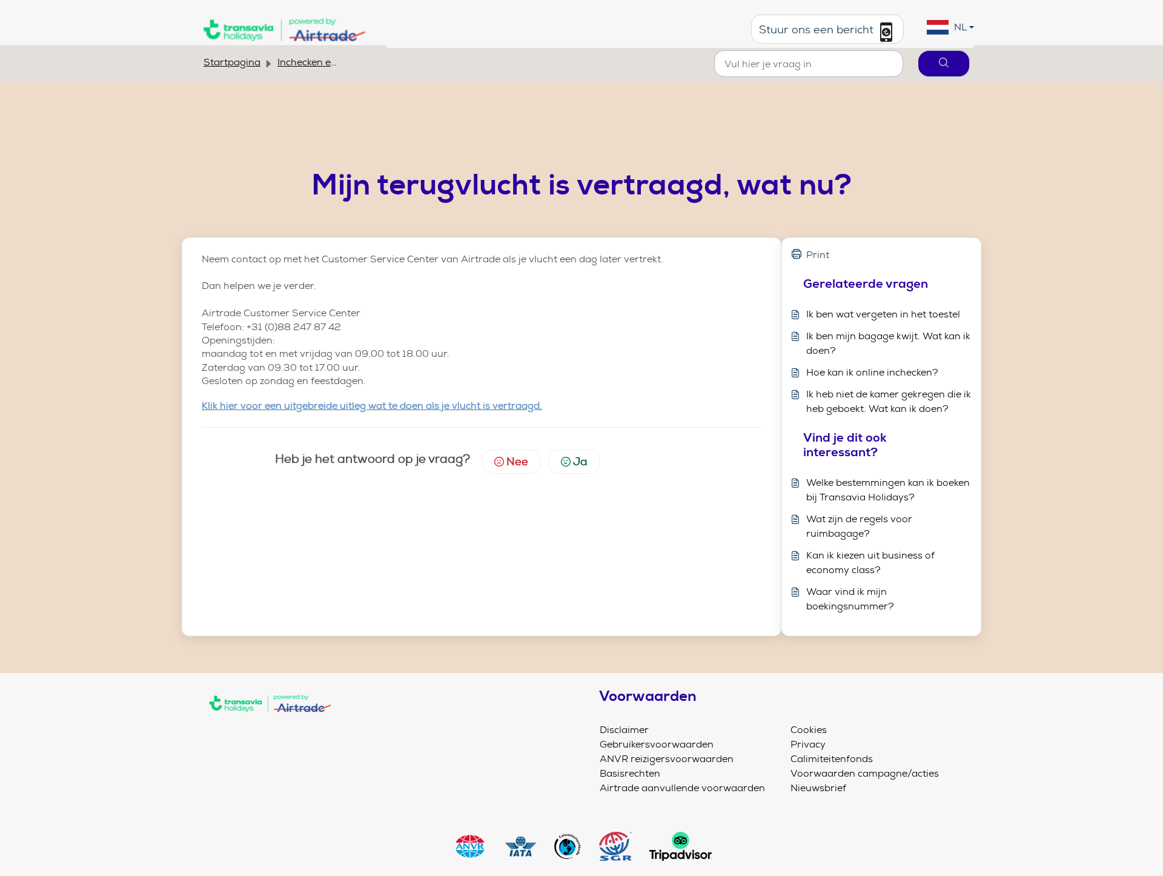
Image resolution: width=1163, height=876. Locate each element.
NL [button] (960, 27)
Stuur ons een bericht (817, 30)
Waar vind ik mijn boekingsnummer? (850, 598)
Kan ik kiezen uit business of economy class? (870, 562)
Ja (580, 461)
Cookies (808, 729)
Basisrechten (630, 773)
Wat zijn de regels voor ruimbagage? (859, 526)
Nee (517, 461)
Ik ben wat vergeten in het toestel (883, 314)
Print (817, 254)
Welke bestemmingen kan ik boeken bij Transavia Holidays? (888, 489)
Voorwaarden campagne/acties (864, 773)
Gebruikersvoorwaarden (657, 744)
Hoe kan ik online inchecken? (872, 372)
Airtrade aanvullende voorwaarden (682, 787)
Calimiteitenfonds (831, 758)
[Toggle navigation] (389, 729)
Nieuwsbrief (818, 787)
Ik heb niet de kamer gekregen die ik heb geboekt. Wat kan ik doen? (888, 401)
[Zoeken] (944, 63)
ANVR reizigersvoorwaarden (667, 758)
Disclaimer (624, 729)
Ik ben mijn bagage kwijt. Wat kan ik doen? (888, 343)
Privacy (808, 744)
